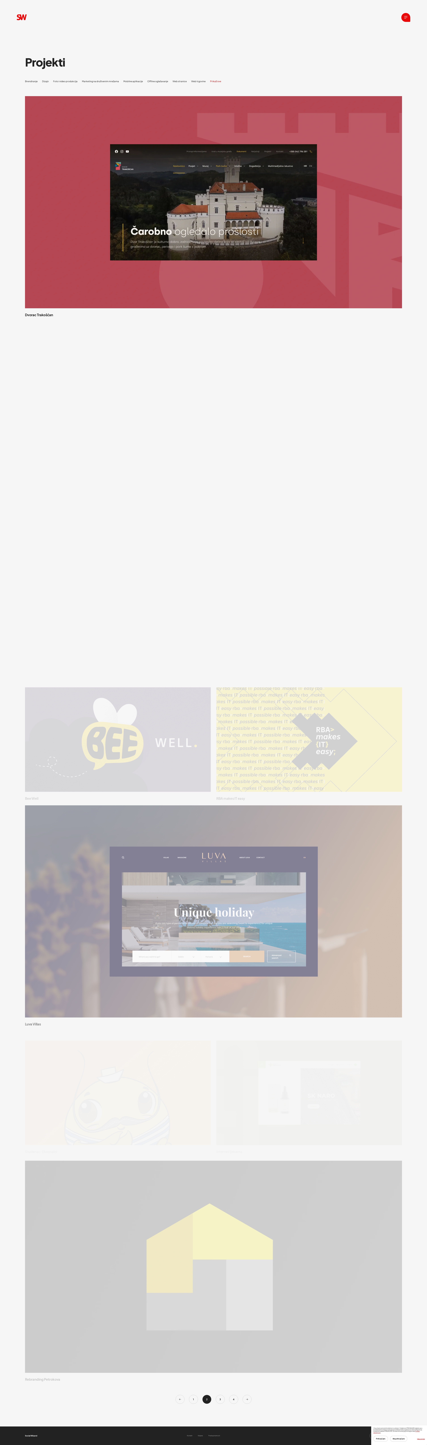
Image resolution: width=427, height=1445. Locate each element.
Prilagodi (421, 1439)
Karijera (200, 1436)
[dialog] (399, 1435)
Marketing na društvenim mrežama (100, 81)
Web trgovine (198, 81)
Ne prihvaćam (399, 1439)
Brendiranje (31, 81)
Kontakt (189, 1436)
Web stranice (180, 81)
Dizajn (45, 81)
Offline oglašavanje (157, 81)
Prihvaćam (380, 1439)
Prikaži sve (215, 81)
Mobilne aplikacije (133, 81)
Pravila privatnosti (214, 1436)
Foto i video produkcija (65, 81)
